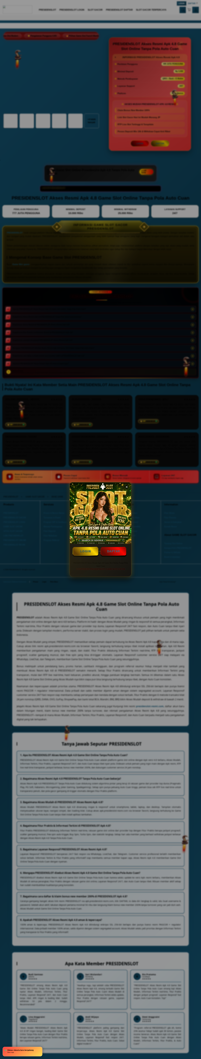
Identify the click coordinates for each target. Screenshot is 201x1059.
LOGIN (85, 551)
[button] (126, 487)
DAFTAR (113, 551)
